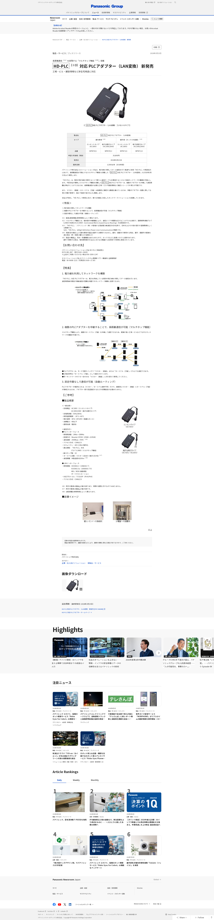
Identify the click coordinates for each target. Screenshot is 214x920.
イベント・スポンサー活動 (129, 19)
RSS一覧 (156, 904)
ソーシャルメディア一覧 (83, 904)
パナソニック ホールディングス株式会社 (50, 2)
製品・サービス (98, 19)
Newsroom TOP (57, 40)
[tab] (76, 780)
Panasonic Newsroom (66, 879)
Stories (145, 19)
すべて (64, 19)
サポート (40, 914)
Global (156, 879)
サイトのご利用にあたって (65, 914)
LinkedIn (63, 911)
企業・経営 (73, 19)
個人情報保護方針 (131, 914)
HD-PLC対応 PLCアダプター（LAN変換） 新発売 (116, 40)
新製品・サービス (94, 563)
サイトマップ (50, 914)
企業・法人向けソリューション (88, 40)
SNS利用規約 (79, 914)
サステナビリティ (112, 19)
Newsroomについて (141, 904)
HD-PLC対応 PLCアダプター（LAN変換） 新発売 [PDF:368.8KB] (82, 609)
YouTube (50, 911)
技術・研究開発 (85, 19)
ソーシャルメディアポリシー (114, 914)
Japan (55, 19)
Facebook (41, 911)
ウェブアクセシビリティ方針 (94, 914)
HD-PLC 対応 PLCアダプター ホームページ (76, 612)
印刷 (155, 47)
